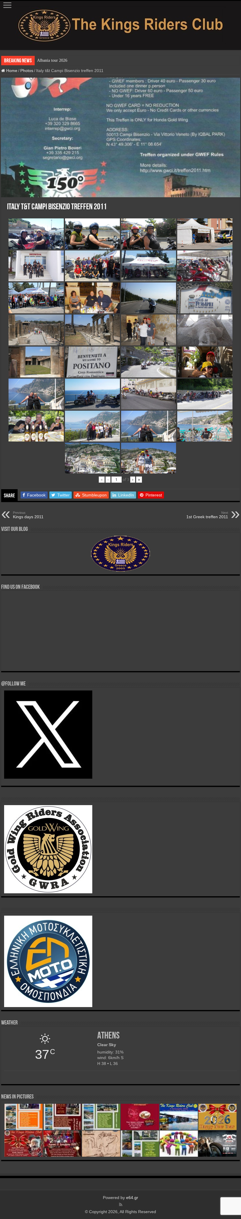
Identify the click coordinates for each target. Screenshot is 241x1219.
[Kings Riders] (120, 24)
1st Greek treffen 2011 (207, 515)
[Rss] (120, 1204)
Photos (26, 70)
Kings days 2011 (28, 515)
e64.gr (132, 1197)
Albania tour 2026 (52, 60)
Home (11, 70)
